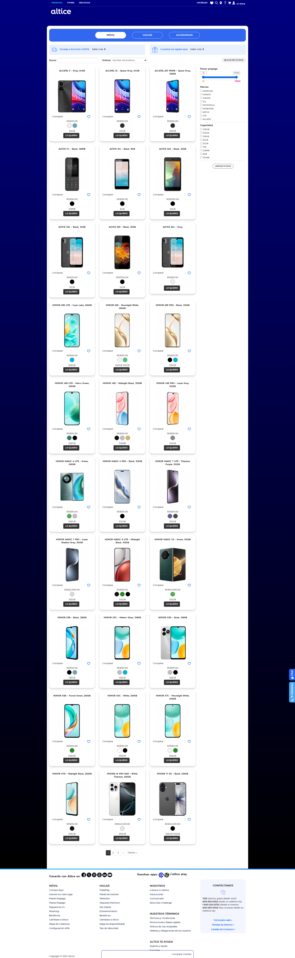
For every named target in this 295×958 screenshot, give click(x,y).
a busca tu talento (159, 890)
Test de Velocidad (109, 928)
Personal (57, 3)
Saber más (98, 49)
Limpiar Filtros (223, 166)
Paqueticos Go (57, 907)
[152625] (236, 77)
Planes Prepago (57, 903)
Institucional (156, 894)
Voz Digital (105, 907)
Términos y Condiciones (162, 918)
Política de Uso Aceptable (163, 927)
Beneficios (54, 916)
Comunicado (157, 899)
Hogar (147, 35)
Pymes (70, 3)
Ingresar (202, 3)
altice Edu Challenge (161, 903)
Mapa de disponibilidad (112, 924)
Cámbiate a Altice (58, 920)
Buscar (52, 60)
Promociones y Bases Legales (165, 922)
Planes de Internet (109, 894)
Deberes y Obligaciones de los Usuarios (170, 931)
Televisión (105, 899)
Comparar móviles (181, 954)
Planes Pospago (57, 899)
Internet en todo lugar (61, 894)
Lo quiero (71, 135)
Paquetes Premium (110, 903)
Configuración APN (59, 928)
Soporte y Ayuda (158, 946)
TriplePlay (105, 890)
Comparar (57, 117)
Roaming (54, 911)
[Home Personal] (61, 11)
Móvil (111, 35)
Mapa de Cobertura (59, 924)
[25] (203, 77)
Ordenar (106, 60)
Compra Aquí (56, 890)
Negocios (84, 3)
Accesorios (184, 35)
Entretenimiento (108, 911)
